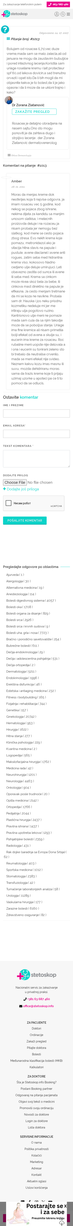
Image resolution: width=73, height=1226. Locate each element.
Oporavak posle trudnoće (24, 794)
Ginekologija (15, 717)
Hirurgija (12, 729)
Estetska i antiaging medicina (26, 691)
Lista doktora (36, 1127)
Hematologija (15, 723)
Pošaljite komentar (25, 520)
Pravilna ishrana (17, 826)
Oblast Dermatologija (21, 155)
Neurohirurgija (16, 775)
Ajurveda (12, 575)
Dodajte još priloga (22, 489)
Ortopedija (13, 807)
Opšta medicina (17, 800)
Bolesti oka (14, 607)
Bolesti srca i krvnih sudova (25, 626)
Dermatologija (16, 671)
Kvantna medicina (18, 749)
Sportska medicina (19, 870)
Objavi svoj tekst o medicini (37, 1101)
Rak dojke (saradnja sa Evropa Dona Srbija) (35, 852)
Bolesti (36, 1054)
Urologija (12, 895)
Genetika (12, 710)
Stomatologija (16, 876)
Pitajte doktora (36, 1047)
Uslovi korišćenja (37, 1187)
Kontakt (36, 1174)
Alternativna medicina (21, 588)
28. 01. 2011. (18, 186)
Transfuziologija (17, 883)
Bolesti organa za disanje (23, 613)
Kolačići (36, 1155)
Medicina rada (16, 768)
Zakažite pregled (32, 112)
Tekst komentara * (18, 445)
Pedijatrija (12, 813)
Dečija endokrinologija (21, 652)
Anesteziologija (16, 594)
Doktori (36, 1028)
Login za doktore (37, 1121)
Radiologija (13, 845)
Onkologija (13, 787)
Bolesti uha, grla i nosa (22, 633)
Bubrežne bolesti (18, 646)
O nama (36, 1142)
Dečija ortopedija (18, 665)
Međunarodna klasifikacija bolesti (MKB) (36, 1060)
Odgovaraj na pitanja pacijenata (36, 1095)
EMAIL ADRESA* (14, 425)
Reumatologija (16, 863)
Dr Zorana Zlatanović (28, 105)
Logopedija (14, 755)
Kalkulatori (37, 1067)
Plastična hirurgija (18, 820)
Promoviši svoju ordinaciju (37, 1108)
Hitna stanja (14, 736)
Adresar (36, 1168)
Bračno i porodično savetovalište (29, 639)
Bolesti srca (14, 620)
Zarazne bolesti (17, 908)
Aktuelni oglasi (36, 1181)
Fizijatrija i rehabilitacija (21, 704)
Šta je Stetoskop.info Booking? (37, 1082)
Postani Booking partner (36, 1088)
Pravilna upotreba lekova (23, 833)
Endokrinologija (17, 678)
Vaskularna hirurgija (19, 902)
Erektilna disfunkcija (20, 684)
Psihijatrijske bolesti (19, 839)
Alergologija (14, 581)
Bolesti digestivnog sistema (25, 600)
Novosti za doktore (36, 1114)
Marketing (36, 1162)
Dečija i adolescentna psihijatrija (28, 658)
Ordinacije (36, 1035)
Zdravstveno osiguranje (22, 915)
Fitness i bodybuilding (21, 697)
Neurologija (14, 781)
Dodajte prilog (15, 475)
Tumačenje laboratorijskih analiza (29, 889)
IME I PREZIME (13, 405)
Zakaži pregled (36, 1041)
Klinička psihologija (19, 742)
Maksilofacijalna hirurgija (23, 762)
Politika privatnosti (37, 1149)
